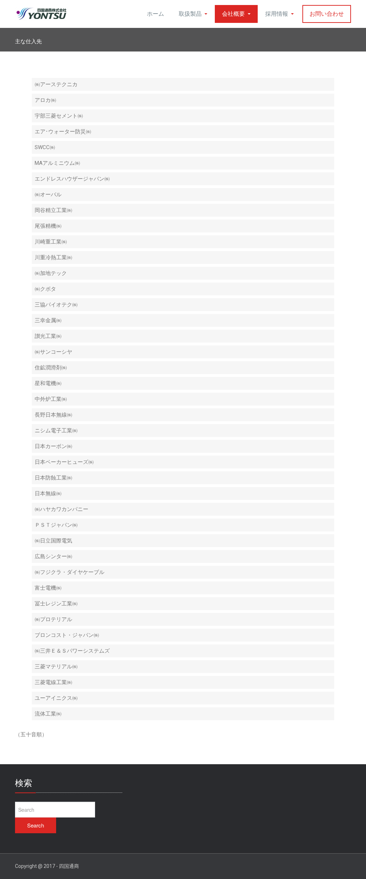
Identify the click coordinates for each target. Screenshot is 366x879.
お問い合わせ (327, 13)
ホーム (155, 13)
